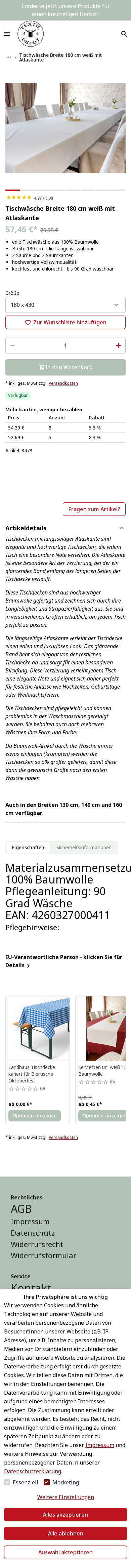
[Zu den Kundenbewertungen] (65, 197)
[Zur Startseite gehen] (30, 33)
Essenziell (25, 1482)
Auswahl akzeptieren (65, 1552)
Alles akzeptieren (65, 1514)
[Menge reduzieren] (12, 345)
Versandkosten (63, 383)
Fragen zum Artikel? (94, 509)
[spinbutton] (65, 345)
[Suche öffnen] (124, 34)
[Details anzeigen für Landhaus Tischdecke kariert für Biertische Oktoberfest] (38, 1028)
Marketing (65, 1482)
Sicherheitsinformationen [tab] (84, 847)
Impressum (99, 1445)
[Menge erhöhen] (118, 345)
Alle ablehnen (65, 1533)
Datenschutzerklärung (32, 1471)
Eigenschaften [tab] (28, 847)
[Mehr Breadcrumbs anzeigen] (8, 57)
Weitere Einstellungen (65, 1497)
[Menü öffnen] (6, 34)
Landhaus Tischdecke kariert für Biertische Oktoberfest (31, 1074)
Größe (12, 293)
